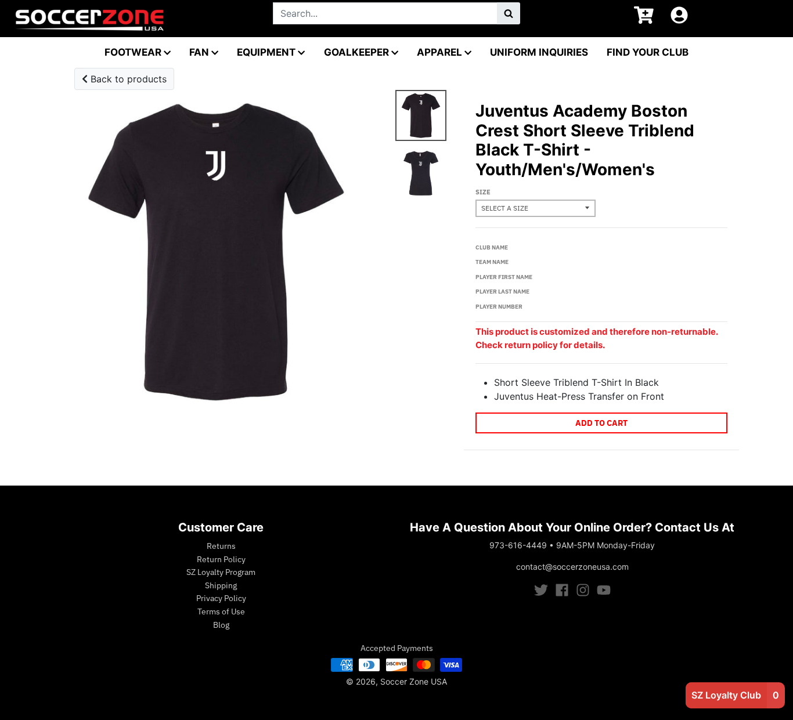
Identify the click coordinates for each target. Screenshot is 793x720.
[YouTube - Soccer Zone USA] (604, 590)
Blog (221, 625)
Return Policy (221, 559)
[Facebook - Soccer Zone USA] (562, 590)
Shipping (221, 585)
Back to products (127, 79)
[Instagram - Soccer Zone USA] (583, 590)
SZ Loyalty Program (220, 572)
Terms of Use (221, 611)
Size (483, 192)
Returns (221, 546)
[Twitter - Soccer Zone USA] (541, 590)
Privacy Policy (221, 598)
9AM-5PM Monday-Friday (605, 545)
